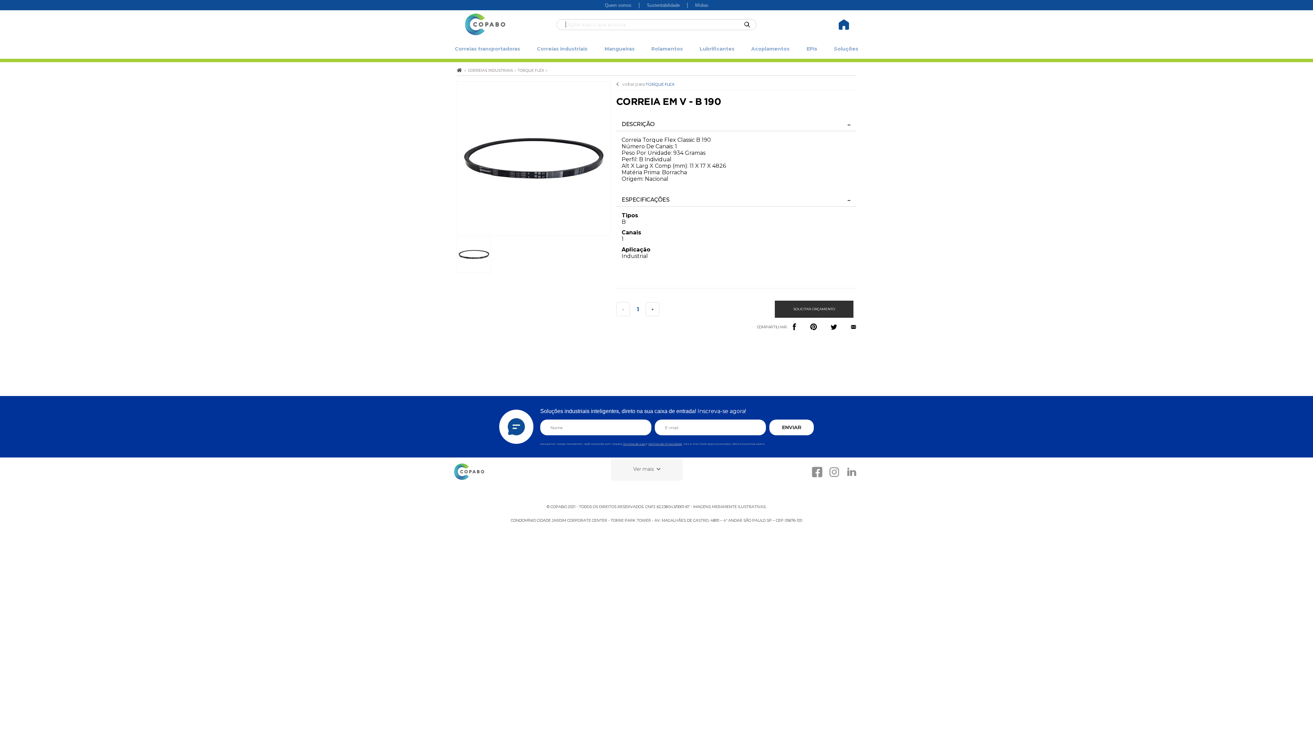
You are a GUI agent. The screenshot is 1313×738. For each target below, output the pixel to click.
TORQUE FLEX (660, 84)
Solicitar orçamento (814, 309)
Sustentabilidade (663, 5)
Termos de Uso (634, 444)
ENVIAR (791, 427)
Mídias (701, 5)
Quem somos (618, 5)
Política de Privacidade (665, 444)
